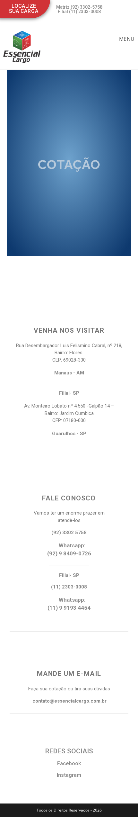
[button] (76, 9)
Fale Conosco (69, 498)
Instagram (69, 775)
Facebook (69, 763)
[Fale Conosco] (69, 475)
